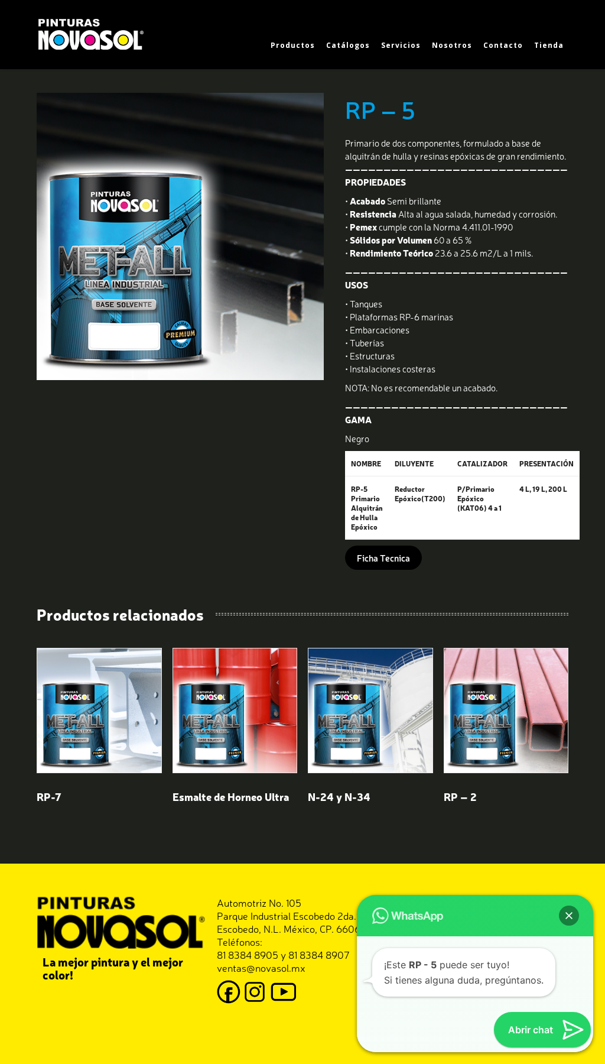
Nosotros (452, 45)
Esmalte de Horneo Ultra (231, 796)
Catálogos (348, 45)
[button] (569, 916)
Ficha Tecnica (383, 558)
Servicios (401, 45)
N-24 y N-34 (339, 796)
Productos (293, 45)
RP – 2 (460, 796)
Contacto (503, 45)
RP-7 (49, 796)
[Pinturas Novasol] (93, 33)
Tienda (549, 45)
